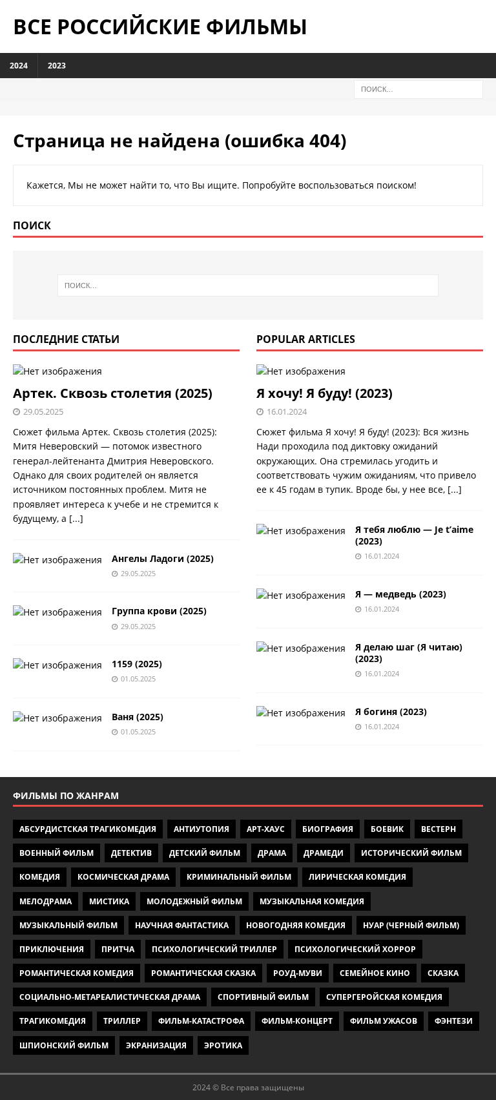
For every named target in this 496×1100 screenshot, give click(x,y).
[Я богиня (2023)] (301, 713)
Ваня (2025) (137, 717)
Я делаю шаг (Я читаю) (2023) (408, 653)
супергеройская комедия (384, 996)
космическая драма (123, 876)
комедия (39, 876)
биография (327, 829)
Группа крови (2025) (159, 611)
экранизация (156, 1045)
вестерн (438, 829)
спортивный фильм (263, 996)
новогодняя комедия (296, 925)
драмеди (324, 852)
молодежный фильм (194, 901)
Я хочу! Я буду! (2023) (324, 393)
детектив (131, 852)
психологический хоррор (355, 949)
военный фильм (56, 852)
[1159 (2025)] (57, 665)
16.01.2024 (287, 411)
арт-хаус (266, 829)
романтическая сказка (203, 973)
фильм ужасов (383, 1020)
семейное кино (375, 973)
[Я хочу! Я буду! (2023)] (369, 371)
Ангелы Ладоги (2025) (163, 558)
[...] (76, 518)
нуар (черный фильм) (411, 925)
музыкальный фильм (68, 925)
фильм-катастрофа (201, 1020)
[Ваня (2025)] (57, 718)
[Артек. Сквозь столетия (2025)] (126, 371)
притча (117, 949)
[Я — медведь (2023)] (301, 595)
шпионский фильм (63, 1045)
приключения (51, 949)
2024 (19, 65)
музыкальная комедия (312, 901)
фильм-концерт (297, 1020)
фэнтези (454, 1020)
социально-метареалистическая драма (109, 996)
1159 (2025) (137, 664)
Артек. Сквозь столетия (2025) (112, 393)
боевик (387, 829)
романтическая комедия (76, 973)
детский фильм (204, 852)
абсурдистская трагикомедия (87, 829)
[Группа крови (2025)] (57, 612)
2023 (57, 65)
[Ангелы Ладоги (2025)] (57, 560)
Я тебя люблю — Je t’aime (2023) (414, 535)
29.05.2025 (43, 411)
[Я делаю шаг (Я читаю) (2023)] (301, 648)
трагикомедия (52, 1020)
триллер (122, 1020)
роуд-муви (297, 973)
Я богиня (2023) (391, 711)
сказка (443, 973)
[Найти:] (418, 88)
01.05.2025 (138, 678)
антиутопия (201, 829)
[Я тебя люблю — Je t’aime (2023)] (301, 531)
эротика (223, 1045)
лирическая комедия (357, 876)
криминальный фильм (239, 876)
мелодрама (45, 901)
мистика (109, 901)
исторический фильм (411, 852)
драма (272, 852)
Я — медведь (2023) (400, 594)
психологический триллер (214, 949)
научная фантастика (182, 925)
